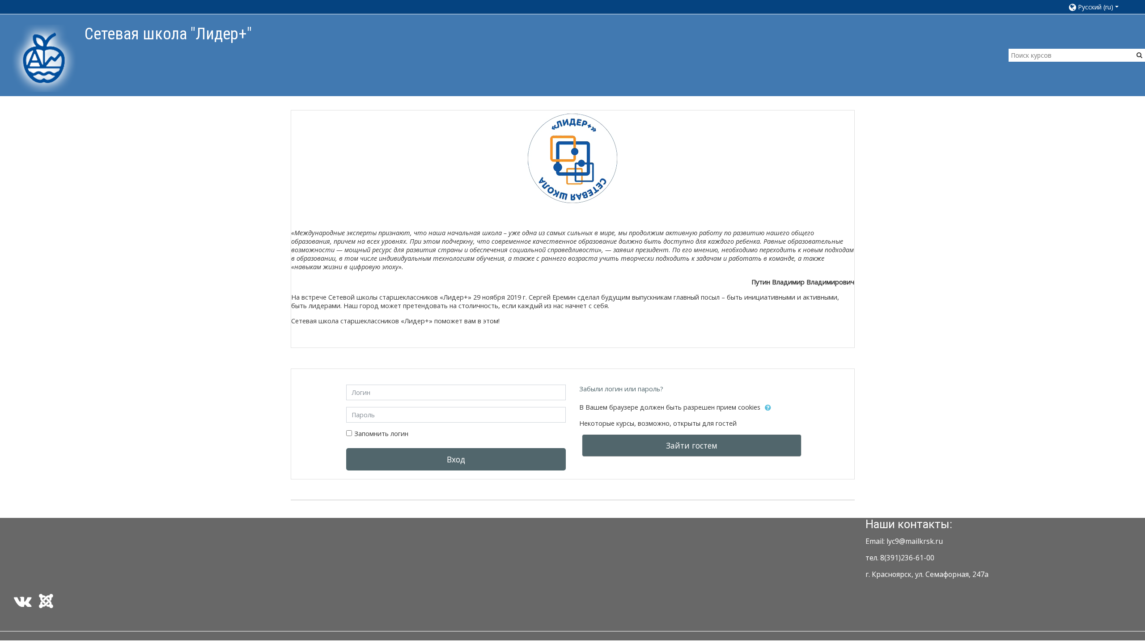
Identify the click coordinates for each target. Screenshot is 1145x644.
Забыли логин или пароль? (621, 389)
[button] (1098, 7)
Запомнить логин (381, 433)
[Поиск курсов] (1139, 55)
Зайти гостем (691, 445)
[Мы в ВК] (21, 604)
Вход (456, 459)
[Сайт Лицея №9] (47, 604)
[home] (44, 58)
